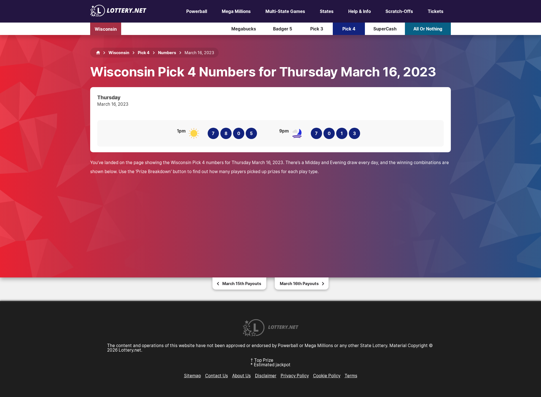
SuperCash (384, 29)
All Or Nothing (427, 29)
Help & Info (359, 11)
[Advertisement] (270, 218)
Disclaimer (265, 375)
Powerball (196, 11)
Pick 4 (348, 29)
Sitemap (192, 375)
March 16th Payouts (299, 283)
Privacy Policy (295, 375)
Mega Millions (236, 11)
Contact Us (216, 375)
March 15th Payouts (241, 283)
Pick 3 (316, 29)
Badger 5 (282, 29)
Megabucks (243, 29)
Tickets (436, 11)
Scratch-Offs (399, 11)
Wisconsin (106, 29)
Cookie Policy (326, 375)
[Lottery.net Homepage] (98, 53)
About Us (241, 375)
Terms (351, 375)
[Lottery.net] (118, 15)
